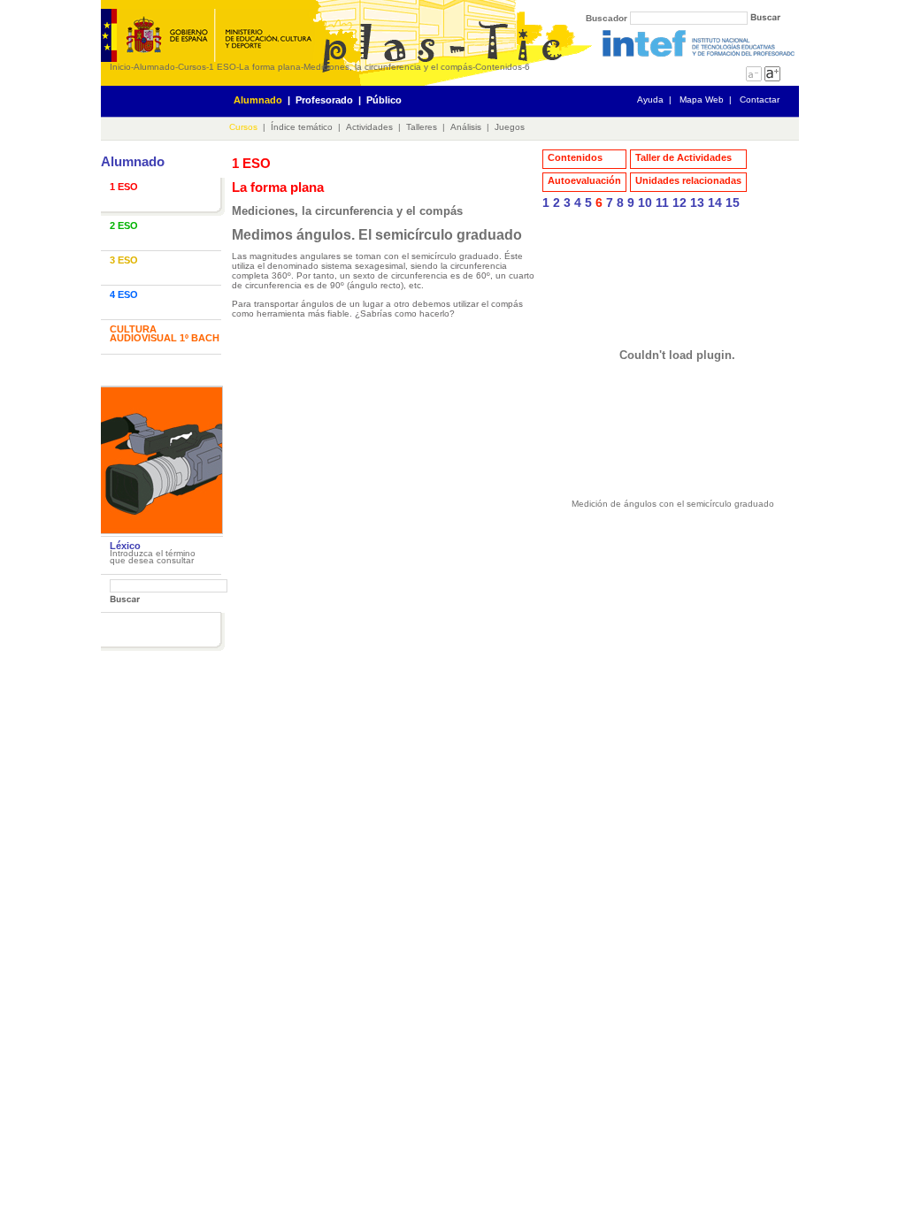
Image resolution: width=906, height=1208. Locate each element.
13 (697, 202)
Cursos (192, 67)
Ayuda (650, 99)
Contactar (759, 99)
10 (645, 202)
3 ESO (124, 260)
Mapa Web (702, 99)
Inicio (120, 67)
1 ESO (222, 67)
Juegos (510, 127)
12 (679, 202)
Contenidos (498, 67)
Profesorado (324, 100)
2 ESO (124, 225)
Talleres (421, 127)
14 (715, 202)
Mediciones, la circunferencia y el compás (387, 67)
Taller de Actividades (683, 157)
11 (662, 202)
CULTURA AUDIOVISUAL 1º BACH (164, 333)
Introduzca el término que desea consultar (153, 556)
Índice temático (302, 127)
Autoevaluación (584, 180)
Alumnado (154, 67)
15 (733, 202)
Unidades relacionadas (688, 180)
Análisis (465, 127)
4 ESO (124, 294)
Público (384, 100)
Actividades (369, 127)
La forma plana (270, 67)
